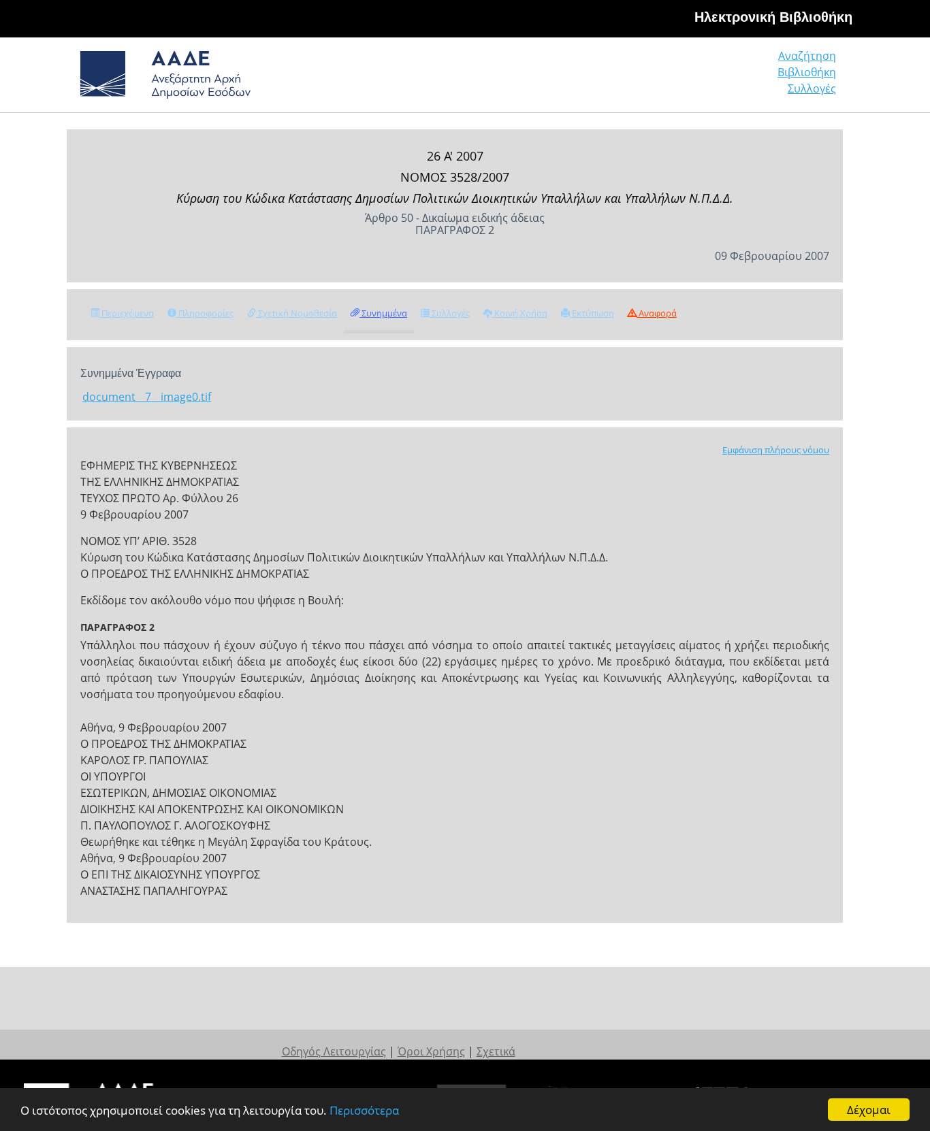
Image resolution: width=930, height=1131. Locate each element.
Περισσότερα (364, 1110)
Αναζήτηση (807, 55)
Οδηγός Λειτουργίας (334, 1051)
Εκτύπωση (592, 313)
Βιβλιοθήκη (806, 72)
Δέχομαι (869, 1109)
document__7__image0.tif (146, 396)
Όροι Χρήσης (431, 1051)
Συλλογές (812, 88)
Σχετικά (496, 1051)
